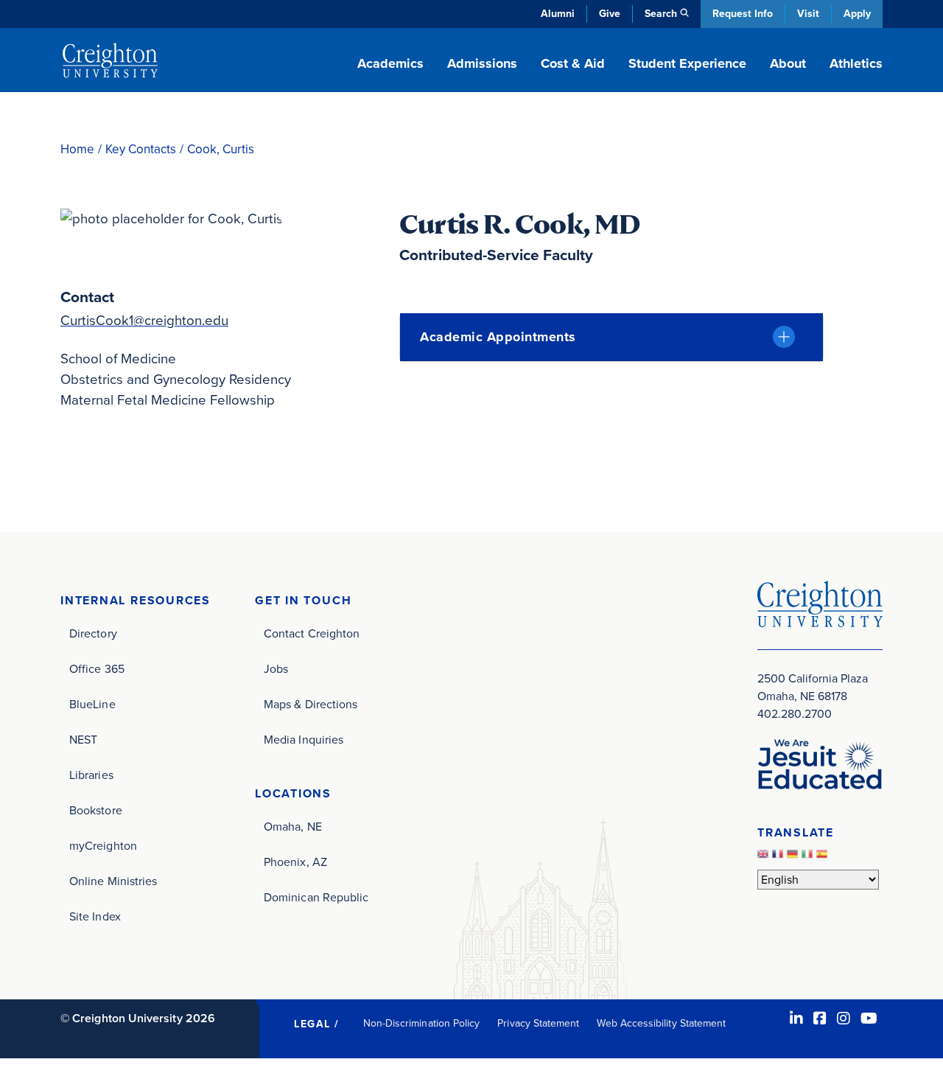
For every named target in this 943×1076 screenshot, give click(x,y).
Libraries (91, 774)
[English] (764, 858)
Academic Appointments (498, 336)
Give (609, 13)
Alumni (558, 13)
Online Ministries (113, 881)
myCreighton (103, 845)
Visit (808, 13)
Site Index (95, 916)
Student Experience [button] (687, 63)
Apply (857, 13)
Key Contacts (140, 149)
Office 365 (97, 668)
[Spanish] (823, 858)
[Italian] (809, 858)
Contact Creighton (312, 633)
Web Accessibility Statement (661, 1023)
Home (77, 149)
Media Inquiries (303, 739)
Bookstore (95, 810)
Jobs (276, 668)
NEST (83, 739)
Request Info (742, 13)
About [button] (788, 63)
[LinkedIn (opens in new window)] (796, 1018)
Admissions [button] (482, 63)
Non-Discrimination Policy (421, 1023)
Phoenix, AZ (295, 861)
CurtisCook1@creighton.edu (144, 320)
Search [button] (661, 13)
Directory (93, 633)
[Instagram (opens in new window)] (843, 1018)
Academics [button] (390, 63)
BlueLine (92, 704)
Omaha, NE (293, 826)
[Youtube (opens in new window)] (869, 1018)
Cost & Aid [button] (573, 63)
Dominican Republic (316, 897)
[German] (794, 858)
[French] (779, 858)
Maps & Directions (310, 704)
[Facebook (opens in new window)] (820, 1018)
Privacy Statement (538, 1023)
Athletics (856, 63)
